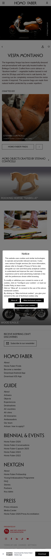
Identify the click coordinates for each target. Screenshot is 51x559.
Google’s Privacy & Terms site (28, 266)
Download (42, 554)
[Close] (3, 554)
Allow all (14, 300)
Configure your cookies (26, 305)
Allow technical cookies (32, 300)
